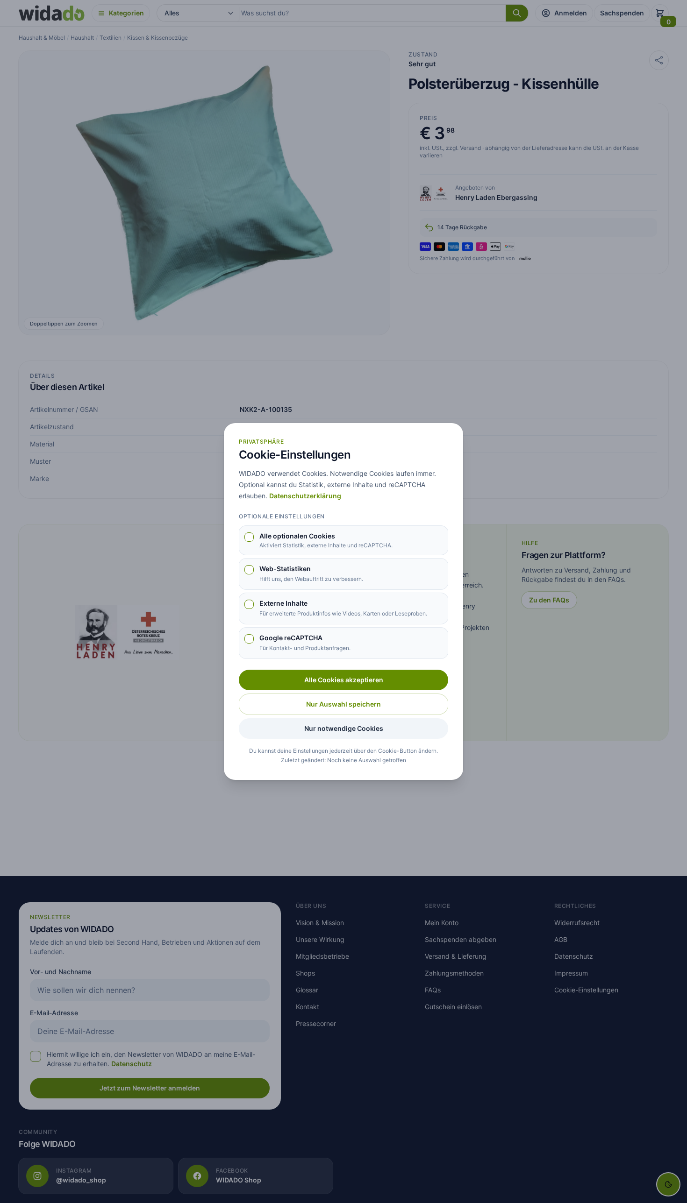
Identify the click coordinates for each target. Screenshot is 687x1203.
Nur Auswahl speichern (343, 704)
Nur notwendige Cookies (343, 728)
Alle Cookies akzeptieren (343, 680)
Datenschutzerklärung (305, 496)
